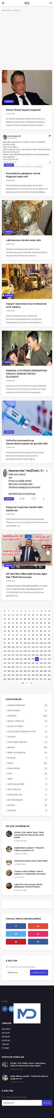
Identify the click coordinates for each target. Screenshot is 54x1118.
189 (45, 671)
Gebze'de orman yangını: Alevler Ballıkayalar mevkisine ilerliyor (28, 885)
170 (17, 667)
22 (49, 615)
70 (49, 631)
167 (5, 667)
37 (13, 623)
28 (25, 619)
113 (29, 647)
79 (37, 635)
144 (9, 659)
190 (49, 671)
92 (41, 639)
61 (13, 631)
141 (45, 655)
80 (41, 635)
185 (29, 671)
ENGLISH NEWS (14, 710)
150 (33, 659)
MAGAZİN (11, 747)
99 (21, 643)
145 (13, 659)
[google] (38, 926)
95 (5, 643)
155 (5, 663)
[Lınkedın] (38, 942)
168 (9, 667)
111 (21, 647)
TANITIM (5, 1044)
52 (25, 627)
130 (49, 651)
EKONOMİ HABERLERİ (16, 705)
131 (5, 655)
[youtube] (16, 942)
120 (9, 651)
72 (9, 635)
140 (41, 655)
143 (5, 659)
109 (13, 647)
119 (5, 651)
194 (17, 675)
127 (37, 651)
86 (17, 639)
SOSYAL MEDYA (14, 768)
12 (9, 615)
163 (37, 663)
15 (21, 615)
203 (5, 679)
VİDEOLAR (6, 1040)
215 (23, 683)
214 (49, 679)
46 (49, 623)
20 (41, 615)
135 (21, 655)
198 (33, 675)
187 (37, 671)
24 (9, 619)
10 (49, 611)
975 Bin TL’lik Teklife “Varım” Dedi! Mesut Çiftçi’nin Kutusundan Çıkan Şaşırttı (29, 834)
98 (17, 643)
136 (25, 655)
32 (41, 619)
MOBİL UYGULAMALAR (16, 752)
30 (33, 619)
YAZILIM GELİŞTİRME (16, 784)
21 (45, 615)
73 (13, 635)
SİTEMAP (5, 1048)
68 (41, 631)
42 (33, 623)
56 (41, 627)
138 (33, 655)
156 (9, 663)
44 (41, 623)
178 (49, 667)
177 (45, 667)
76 (25, 635)
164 (41, 663)
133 (13, 655)
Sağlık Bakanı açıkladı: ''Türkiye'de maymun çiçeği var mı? (29, 849)
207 (21, 679)
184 (25, 671)
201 (45, 675)
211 (37, 679)
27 (21, 619)
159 (21, 663)
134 (17, 655)
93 (45, 639)
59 (5, 631)
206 (17, 679)
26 (17, 619)
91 (37, 639)
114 (33, 647)
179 (5, 671)
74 (17, 635)
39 (21, 623)
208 (25, 679)
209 (29, 679)
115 (37, 647)
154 (49, 659)
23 (5, 619)
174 (33, 667)
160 (25, 663)
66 (33, 631)
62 (17, 631)
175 (37, 667)
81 (45, 635)
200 (41, 675)
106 (49, 643)
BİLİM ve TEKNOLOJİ (16, 721)
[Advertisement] (27, 42)
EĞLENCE (11, 805)
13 (13, 615)
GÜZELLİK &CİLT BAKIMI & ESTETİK (22, 731)
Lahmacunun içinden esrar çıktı (23, 240)
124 (25, 651)
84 (9, 639)
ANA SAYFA (6, 10)
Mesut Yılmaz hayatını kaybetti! (23, 110)
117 (45, 647)
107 (5, 647)
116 (41, 647)
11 (5, 615)
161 (29, 663)
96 (9, 643)
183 (21, 671)
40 (25, 623)
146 (17, 659)
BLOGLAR (16, 10)
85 (13, 639)
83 (5, 639)
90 (33, 639)
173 (29, 667)
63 (21, 631)
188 (41, 671)
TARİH (10, 779)
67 (37, 631)
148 (25, 659)
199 (37, 675)
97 (13, 643)
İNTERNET (12, 737)
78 (33, 635)
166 (49, 663)
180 (9, 671)
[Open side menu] (3, 3)
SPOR (10, 773)
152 (41, 659)
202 (49, 675)
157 (13, 663)
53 (29, 627)
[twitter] (16, 934)
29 (29, 619)
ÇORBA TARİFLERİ (15, 794)
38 (17, 623)
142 (49, 655)
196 (25, 675)
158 (17, 663)
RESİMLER (6, 1036)
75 (21, 635)
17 (29, 615)
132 (9, 655)
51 (21, 627)
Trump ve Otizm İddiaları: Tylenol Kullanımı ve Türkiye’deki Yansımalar (30, 872)
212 (41, 679)
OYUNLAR (11, 758)
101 (29, 643)
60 (9, 631)
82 (49, 635)
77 (29, 635)
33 (45, 619)
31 (37, 619)
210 (33, 679)
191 (5, 675)
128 (41, 651)
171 (21, 667)
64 (25, 631)
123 (21, 651)
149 (29, 659)
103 (37, 643)
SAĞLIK (10, 763)
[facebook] (16, 926)
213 (45, 679)
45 (45, 623)
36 (9, 623)
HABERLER (9, 101)
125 (29, 651)
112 (25, 647)
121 (13, 651)
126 (33, 651)
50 (17, 627)
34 (49, 619)
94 (49, 639)
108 (9, 647)
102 (33, 643)
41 (29, 623)
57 (45, 627)
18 (33, 615)
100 (25, 643)
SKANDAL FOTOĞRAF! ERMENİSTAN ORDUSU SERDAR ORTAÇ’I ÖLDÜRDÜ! (26, 373)
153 (45, 659)
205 (13, 679)
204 (9, 679)
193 (13, 675)
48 (9, 627)
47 (5, 627)
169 (13, 667)
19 (37, 615)
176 (41, 667)
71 (5, 635)
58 (49, 627)
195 (21, 675)
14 (17, 615)
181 (13, 671)
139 (37, 655)
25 (13, 619)
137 (29, 655)
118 (49, 647)
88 (25, 639)
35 (5, 623)
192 (9, 675)
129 (45, 651)
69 (45, 631)
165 (45, 663)
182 (17, 671)
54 (33, 627)
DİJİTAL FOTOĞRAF (15, 726)
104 (41, 643)
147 (21, 659)
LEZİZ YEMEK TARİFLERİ (17, 742)
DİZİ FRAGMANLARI (15, 800)
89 (29, 639)
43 (37, 623)
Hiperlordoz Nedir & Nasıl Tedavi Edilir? (31, 861)
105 (45, 643)
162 (33, 663)
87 (21, 639)
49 (13, 627)
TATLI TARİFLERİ (14, 789)
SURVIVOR (12, 810)
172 (25, 667)
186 (33, 671)
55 (37, 627)
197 (29, 675)
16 (25, 615)
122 (17, 651)
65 (29, 631)
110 (17, 647)
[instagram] (38, 934)
